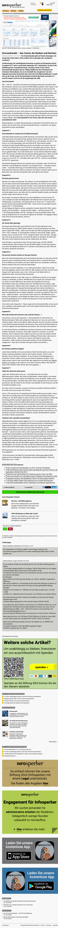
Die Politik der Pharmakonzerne (18, 721)
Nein (10, 529)
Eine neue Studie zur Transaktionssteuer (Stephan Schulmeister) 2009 (32, 476)
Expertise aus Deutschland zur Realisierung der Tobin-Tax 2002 (29, 474)
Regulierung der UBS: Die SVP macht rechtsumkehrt (19, 698)
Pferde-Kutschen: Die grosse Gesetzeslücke (16, 701)
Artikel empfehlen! (9, 487)
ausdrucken (29, 487)
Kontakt (43, 925)
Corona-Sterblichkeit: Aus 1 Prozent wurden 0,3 (17, 749)
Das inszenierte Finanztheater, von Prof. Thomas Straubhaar (28, 468)
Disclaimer (48, 925)
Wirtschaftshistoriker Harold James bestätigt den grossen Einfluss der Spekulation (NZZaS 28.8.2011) (32, 471)
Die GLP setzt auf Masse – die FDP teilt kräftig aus (17, 913)
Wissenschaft (13, 711)
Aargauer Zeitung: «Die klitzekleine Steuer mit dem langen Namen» (30, 478)
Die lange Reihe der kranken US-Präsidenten (16, 703)
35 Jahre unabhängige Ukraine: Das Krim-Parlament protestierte (22, 696)
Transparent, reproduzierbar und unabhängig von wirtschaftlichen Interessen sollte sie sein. (18, 715)
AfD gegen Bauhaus (9, 756)
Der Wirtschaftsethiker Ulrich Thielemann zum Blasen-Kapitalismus (31, 483)
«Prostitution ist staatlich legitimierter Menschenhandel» (19, 901)
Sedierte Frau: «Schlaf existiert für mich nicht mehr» (18, 905)
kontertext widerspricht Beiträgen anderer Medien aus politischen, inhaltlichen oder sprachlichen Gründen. (18, 736)
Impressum (55, 925)
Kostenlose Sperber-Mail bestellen (30, 492)
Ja (5, 529)
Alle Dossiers (52, 741)
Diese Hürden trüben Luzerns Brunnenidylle (15, 917)
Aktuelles (6, 11)
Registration (49, 4)
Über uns (13, 11)
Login (51, 3)
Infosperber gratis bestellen (44, 10)
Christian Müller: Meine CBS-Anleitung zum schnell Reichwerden (30, 480)
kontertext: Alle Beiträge (16, 732)
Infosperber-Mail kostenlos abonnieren (30, 925)
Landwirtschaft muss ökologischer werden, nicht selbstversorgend (23, 754)
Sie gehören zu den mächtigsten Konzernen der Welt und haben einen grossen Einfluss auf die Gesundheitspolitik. (18, 725)
